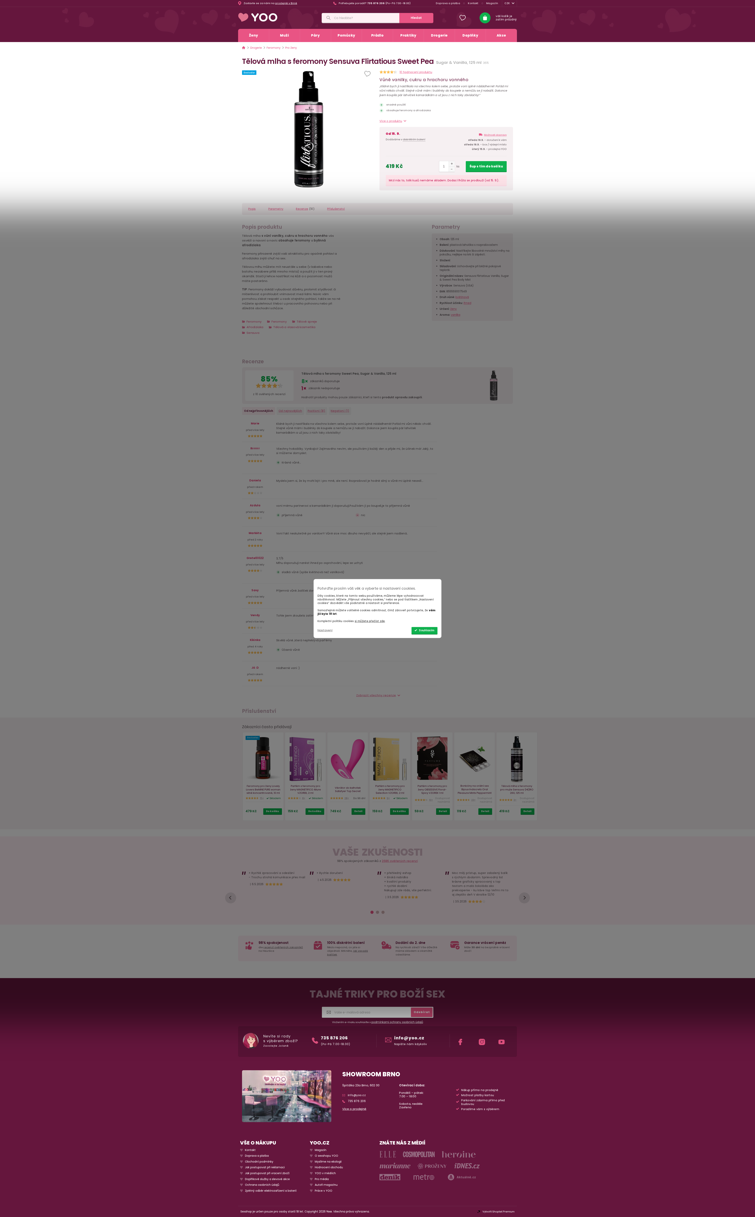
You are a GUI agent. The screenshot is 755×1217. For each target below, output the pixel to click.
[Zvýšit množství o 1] (452, 163)
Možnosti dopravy (495, 135)
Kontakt (473, 3)
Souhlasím (426, 630)
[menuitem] (253, 35)
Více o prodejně (354, 1109)
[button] (368, 74)
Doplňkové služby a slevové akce (267, 1179)
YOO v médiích (325, 1173)
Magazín (492, 3)
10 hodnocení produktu (416, 72)
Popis (252, 209)
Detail (358, 811)
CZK (507, 3)
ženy (453, 309)
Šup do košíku (486, 166)
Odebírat (422, 1012)
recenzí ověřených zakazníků (283, 947)
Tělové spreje (307, 321)
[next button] (524, 897)
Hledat (416, 18)
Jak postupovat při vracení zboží (267, 1173)
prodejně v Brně (286, 3)
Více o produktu (390, 121)
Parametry (276, 209)
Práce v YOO (323, 1190)
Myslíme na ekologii (328, 1162)
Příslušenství (336, 209)
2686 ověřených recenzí (400, 861)
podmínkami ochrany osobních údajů (397, 1022)
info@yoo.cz (409, 1038)
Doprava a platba (448, 3)
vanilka (455, 315)
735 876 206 (334, 1038)
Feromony (254, 321)
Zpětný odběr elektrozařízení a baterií (270, 1190)
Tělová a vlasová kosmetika (294, 327)
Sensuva (253, 333)
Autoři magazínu (326, 1185)
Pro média (322, 1179)
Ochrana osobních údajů (262, 1185)
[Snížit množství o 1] (452, 169)
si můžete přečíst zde (370, 621)
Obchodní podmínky (259, 1162)
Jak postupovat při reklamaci (265, 1167)
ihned (467, 303)
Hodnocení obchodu (329, 1167)
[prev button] (230, 897)
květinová (462, 297)
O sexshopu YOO (326, 1156)
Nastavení (325, 630)
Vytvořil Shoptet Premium (498, 1211)
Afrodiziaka (255, 327)
